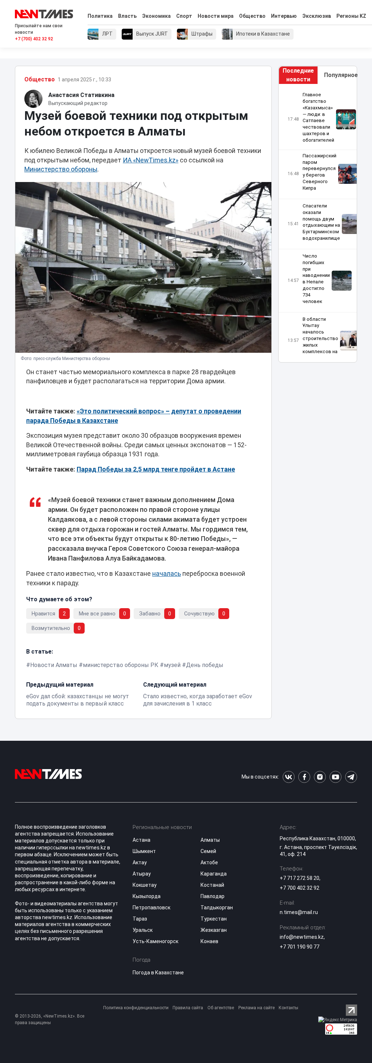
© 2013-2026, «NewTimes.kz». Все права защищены (49, 1019)
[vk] (289, 777)
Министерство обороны (60, 169)
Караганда (214, 874)
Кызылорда (147, 896)
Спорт (184, 16)
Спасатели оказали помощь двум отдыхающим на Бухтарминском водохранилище (321, 222)
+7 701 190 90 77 (299, 947)
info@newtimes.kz (302, 937)
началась (166, 573)
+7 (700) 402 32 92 (34, 38)
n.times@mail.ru (299, 912)
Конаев (209, 941)
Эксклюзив (316, 16)
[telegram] (351, 777)
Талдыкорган (217, 907)
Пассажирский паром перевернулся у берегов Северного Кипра (319, 172)
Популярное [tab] (340, 75)
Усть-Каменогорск (155, 941)
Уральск (143, 930)
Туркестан (214, 919)
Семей (208, 851)
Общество (252, 16)
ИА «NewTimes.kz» (150, 160)
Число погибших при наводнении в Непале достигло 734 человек (316, 278)
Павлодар (213, 896)
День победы (204, 665)
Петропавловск (151, 907)
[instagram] (320, 777)
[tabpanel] (318, 223)
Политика (100, 16)
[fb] (304, 777)
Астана (141, 840)
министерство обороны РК (120, 665)
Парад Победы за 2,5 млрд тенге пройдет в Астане (156, 469)
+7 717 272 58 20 (299, 878)
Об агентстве (220, 1007)
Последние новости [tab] (298, 75)
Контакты (288, 1007)
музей (172, 665)
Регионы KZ (351, 16)
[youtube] (335, 777)
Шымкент (144, 851)
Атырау (142, 874)
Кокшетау (145, 885)
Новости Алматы (53, 665)
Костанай (212, 885)
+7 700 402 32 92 (299, 888)
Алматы (210, 840)
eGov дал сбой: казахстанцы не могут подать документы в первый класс (77, 700)
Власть (127, 16)
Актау (140, 862)
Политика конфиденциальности (136, 1007)
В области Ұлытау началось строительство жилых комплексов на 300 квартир (320, 338)
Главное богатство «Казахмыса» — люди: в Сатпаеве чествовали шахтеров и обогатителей (318, 117)
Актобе (209, 862)
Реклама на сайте (256, 1007)
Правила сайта (188, 1007)
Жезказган (214, 930)
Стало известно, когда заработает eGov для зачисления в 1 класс (197, 700)
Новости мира (216, 16)
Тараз (140, 919)
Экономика (156, 16)
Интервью (284, 16)
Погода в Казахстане (158, 972)
